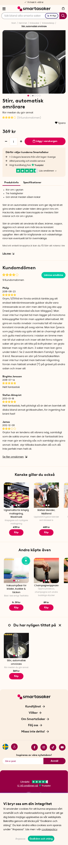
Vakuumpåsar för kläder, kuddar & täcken (16, 589)
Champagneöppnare (46, 585)
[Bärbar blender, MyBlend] (46, 495)
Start (13, 23)
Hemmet (23, 23)
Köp (46, 532)
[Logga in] (13, 747)
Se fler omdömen (13, 457)
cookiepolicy (49, 829)
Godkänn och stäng (41, 838)
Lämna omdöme (53, 275)
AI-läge (53, 16)
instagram (42, 747)
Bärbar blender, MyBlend (46, 512)
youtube (61, 747)
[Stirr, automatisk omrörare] (16, 645)
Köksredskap (48, 23)
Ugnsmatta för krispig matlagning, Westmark (16, 513)
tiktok (51, 747)
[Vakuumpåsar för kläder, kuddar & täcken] (16, 570)
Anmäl (54, 760)
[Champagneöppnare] (46, 570)
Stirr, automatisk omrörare (16, 662)
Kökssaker (34, 23)
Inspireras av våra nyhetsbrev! (34, 755)
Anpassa (20, 838)
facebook (33, 747)
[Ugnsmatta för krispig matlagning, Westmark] (16, 495)
